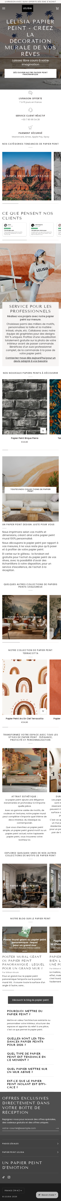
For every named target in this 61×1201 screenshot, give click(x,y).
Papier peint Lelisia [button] (13, 1152)
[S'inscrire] (55, 1128)
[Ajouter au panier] (43, 430)
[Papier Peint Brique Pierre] (24, 407)
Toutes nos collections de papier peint (30, 490)
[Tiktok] (3, 1177)
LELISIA (8, 1196)
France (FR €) (12, 1190)
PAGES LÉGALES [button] (10, 1143)
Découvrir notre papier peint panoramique (30, 73)
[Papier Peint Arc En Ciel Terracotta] (24, 687)
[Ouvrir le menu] (6, 8)
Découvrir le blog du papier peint (30, 1000)
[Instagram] (9, 1177)
